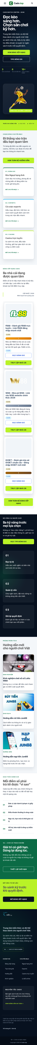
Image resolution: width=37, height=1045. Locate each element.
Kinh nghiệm (9, 979)
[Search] (32, 3)
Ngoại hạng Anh (27, 964)
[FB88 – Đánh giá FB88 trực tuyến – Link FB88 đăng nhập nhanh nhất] (18, 313)
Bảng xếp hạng (10, 964)
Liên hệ (13, 1028)
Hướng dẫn (8, 974)
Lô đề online (26, 979)
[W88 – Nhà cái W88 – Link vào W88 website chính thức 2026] (18, 381)
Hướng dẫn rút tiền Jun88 (15, 718)
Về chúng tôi (7, 1028)
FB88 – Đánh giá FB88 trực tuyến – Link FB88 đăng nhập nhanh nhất (18, 328)
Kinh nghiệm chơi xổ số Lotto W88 (16, 679)
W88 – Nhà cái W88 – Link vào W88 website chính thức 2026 (18, 395)
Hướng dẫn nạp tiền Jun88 (15, 756)
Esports (24, 969)
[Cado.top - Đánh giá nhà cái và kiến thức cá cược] (18, 3)
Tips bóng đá (9, 969)
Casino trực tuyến (28, 974)
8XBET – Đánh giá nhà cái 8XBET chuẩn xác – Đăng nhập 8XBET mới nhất (17, 462)
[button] (5, 3)
